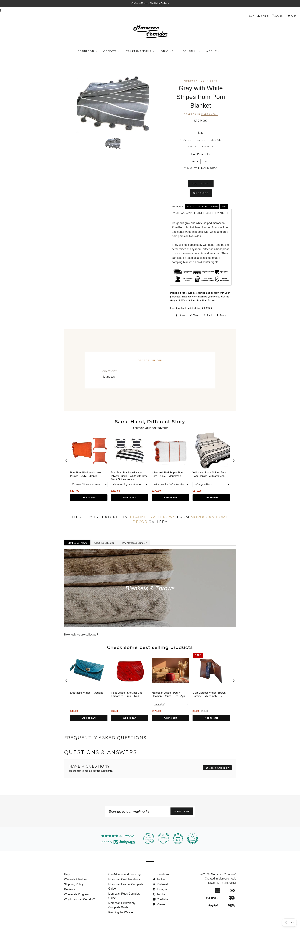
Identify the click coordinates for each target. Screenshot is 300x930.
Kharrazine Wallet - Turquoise (86, 692)
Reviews (69, 889)
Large (201, 139)
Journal (190, 51)
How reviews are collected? (81, 634)
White (194, 161)
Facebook (162, 874)
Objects (110, 51)
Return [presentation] (214, 206)
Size (200, 132)
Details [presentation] (190, 206)
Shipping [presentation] (202, 206)
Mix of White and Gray (200, 167)
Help (67, 874)
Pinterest (162, 884)
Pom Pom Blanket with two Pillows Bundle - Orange (85, 474)
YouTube (162, 899)
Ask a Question (219, 767)
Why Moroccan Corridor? (134, 543)
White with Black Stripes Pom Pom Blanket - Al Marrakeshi (209, 474)
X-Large (185, 139)
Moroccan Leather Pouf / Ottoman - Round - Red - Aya (168, 694)
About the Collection (104, 543)
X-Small (208, 146)
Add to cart (88, 497)
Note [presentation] (224, 206)
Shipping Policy (74, 884)
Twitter (160, 879)
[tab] (177, 206)
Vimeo (160, 904)
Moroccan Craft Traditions (124, 879)
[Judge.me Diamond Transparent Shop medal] (148, 838)
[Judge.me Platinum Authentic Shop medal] (163, 838)
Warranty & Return (75, 879)
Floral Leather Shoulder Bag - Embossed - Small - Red (127, 694)
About (211, 51)
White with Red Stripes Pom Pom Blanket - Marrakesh (168, 474)
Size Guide (200, 193)
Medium (216, 139)
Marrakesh (209, 114)
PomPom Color (200, 154)
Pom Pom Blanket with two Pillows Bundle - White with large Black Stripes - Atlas (129, 476)
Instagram (162, 889)
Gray (207, 161)
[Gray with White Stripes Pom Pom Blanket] (113, 143)
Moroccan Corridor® (223, 874)
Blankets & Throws (153, 517)
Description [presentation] (177, 206)
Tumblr (160, 894)
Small (192, 146)
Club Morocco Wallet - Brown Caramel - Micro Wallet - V (209, 694)
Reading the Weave (120, 912)
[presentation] (66, 460)
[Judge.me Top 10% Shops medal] (192, 838)
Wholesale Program (76, 894)
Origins (167, 51)
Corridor (86, 51)
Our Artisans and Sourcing (124, 874)
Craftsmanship (139, 51)
